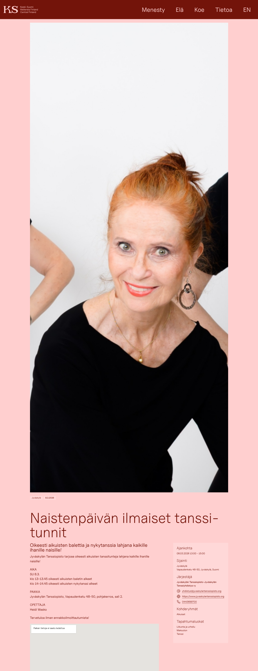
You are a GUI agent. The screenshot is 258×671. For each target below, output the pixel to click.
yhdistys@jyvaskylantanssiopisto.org (201, 591)
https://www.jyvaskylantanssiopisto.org (203, 596)
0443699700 (189, 601)
